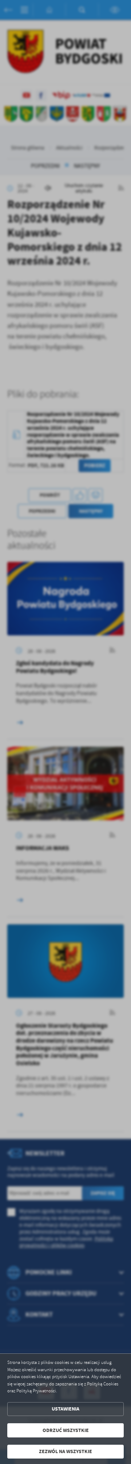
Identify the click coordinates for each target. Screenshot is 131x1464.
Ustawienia (65, 1408)
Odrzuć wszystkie (66, 1430)
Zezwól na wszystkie (65, 1451)
